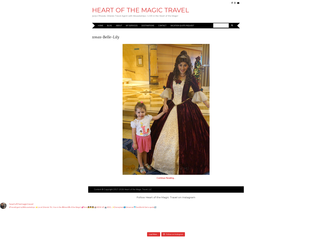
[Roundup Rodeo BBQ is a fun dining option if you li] (283, 221)
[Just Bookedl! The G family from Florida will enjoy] (183, 221)
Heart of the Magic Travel (140, 10)
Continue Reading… (166, 178)
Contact (162, 25)
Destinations (147, 25)
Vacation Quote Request (182, 25)
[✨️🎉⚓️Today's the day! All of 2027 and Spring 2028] (16, 221)
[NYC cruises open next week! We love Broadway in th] (116, 221)
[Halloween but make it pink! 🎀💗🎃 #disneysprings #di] (249, 221)
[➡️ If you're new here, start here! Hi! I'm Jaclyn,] (49, 221)
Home (100, 25)
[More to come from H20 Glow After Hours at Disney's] (216, 221)
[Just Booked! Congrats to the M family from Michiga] (83, 221)
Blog (109, 25)
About (119, 25)
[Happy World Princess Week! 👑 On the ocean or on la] (316, 221)
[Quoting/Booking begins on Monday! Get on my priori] (149, 221)
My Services (132, 25)
